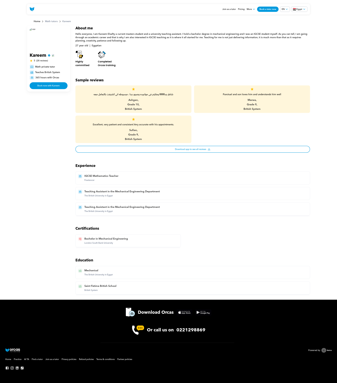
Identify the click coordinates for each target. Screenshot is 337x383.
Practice (17, 359)
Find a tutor (37, 359)
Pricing (241, 9)
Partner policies (124, 359)
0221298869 (190, 330)
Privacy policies (69, 359)
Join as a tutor (229, 9)
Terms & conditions (105, 359)
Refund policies (86, 359)
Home (37, 21)
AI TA (26, 359)
